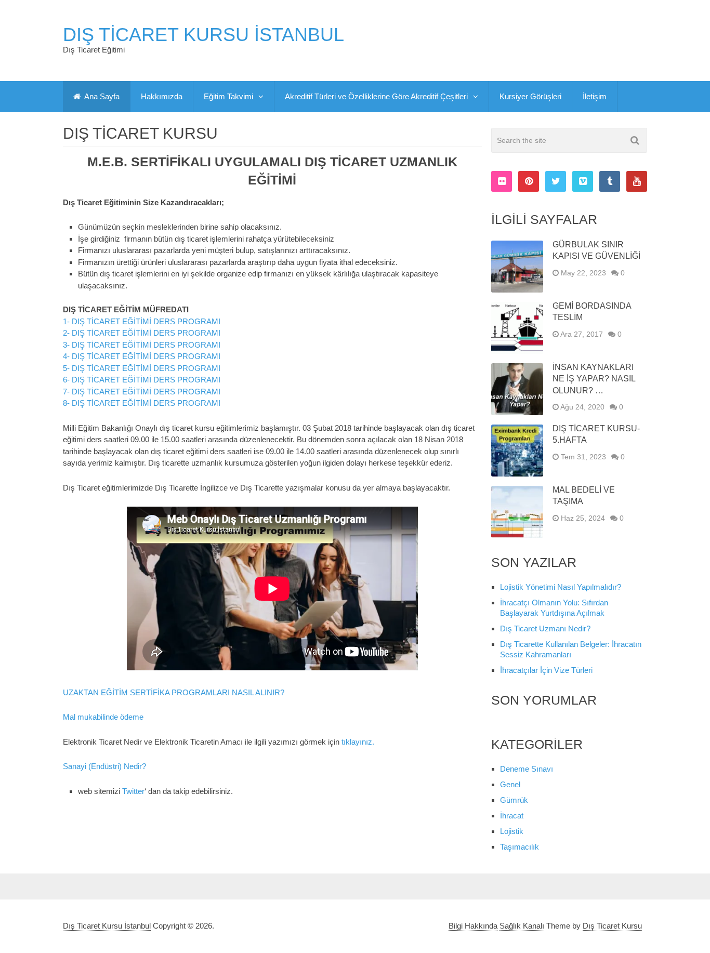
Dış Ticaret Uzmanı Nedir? (545, 628)
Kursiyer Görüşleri (530, 96)
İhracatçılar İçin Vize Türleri (546, 670)
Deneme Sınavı (526, 768)
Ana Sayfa (101, 96)
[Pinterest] (528, 181)
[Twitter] (555, 181)
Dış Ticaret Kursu (612, 925)
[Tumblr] (609, 181)
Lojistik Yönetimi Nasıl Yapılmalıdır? (560, 587)
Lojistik (511, 831)
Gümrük (514, 800)
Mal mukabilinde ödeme (103, 716)
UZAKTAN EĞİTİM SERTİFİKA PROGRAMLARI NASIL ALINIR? (173, 692)
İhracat (511, 815)
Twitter (133, 791)
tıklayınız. (357, 741)
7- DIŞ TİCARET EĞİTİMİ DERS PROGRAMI (141, 391)
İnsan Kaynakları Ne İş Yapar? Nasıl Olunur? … (594, 379)
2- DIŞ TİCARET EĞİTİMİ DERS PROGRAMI (141, 332)
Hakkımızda (161, 96)
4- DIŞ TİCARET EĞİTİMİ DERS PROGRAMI (141, 356)
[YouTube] (636, 181)
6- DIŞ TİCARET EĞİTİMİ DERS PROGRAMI (141, 379)
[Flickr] (501, 181)
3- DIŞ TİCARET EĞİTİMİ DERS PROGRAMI (141, 344)
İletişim (595, 96)
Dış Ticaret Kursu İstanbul (203, 34)
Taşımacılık (519, 846)
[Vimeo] (582, 181)
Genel (510, 784)
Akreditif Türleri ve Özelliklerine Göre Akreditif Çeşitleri (376, 96)
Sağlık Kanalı (521, 925)
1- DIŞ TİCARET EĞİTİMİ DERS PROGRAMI (141, 321)
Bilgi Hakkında (473, 925)
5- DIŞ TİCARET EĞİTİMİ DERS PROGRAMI (141, 368)
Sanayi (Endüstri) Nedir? (104, 766)
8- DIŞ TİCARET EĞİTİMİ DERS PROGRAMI (141, 403)
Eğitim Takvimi (228, 96)
